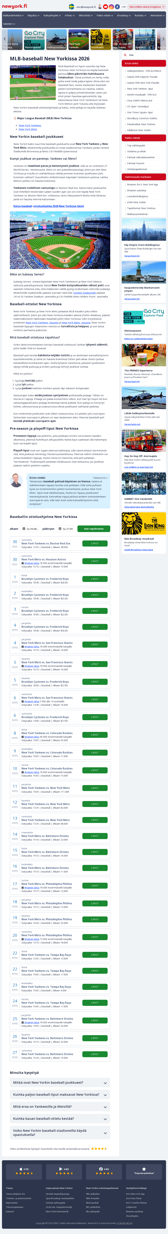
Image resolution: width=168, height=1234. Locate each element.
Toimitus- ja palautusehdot (18, 1198)
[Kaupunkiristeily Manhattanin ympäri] (144, 272)
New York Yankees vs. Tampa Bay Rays (46, 955)
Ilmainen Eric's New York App (142, 184)
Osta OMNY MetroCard (139, 100)
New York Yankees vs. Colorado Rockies (47, 733)
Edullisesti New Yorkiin (139, 130)
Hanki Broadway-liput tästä (138, 549)
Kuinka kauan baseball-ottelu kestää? (43, 1118)
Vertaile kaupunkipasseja (57, 1194)
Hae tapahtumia (94, 528)
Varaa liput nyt (132, 255)
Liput (95, 543)
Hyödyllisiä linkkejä (136, 1188)
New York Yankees (30, 125)
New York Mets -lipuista (76, 322)
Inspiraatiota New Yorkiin (59, 1188)
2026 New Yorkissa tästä (68, 206)
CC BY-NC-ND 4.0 (124, 1223)
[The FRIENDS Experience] (144, 355)
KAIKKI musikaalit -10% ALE (142, 94)
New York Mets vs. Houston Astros (43, 559)
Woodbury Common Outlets (142, 118)
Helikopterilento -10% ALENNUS (144, 70)
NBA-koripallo (92, 1198)
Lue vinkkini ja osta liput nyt (138, 467)
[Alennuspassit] (144, 315)
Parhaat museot (135, 163)
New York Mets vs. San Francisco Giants (47, 643)
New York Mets (28, 129)
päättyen (48, 528)
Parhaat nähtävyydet (55, 1202)
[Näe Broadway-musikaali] (144, 523)
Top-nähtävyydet (136, 145)
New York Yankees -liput (140, 88)
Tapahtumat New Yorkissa (141, 208)
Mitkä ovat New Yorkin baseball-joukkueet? (48, 1082)
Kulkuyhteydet (51, 15)
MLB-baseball (92, 1202)
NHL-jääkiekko (93, 1194)
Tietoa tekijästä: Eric (15, 1194)
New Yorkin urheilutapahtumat (102, 1188)
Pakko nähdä (103, 15)
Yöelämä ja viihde (136, 151)
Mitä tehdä (84, 15)
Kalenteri (7, 23)
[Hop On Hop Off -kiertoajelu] (144, 441)
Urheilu (68, 15)
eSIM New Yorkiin (136, 202)
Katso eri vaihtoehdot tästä (138, 338)
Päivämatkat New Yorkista (141, 124)
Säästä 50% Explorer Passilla (142, 76)
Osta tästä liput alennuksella (139, 506)
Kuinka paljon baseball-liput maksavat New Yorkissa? (56, 1094)
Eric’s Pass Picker (134, 1198)
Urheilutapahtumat (137, 169)
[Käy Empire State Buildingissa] (144, 229)
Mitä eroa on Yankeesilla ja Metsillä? (42, 1106)
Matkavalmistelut (12, 15)
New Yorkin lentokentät (57, 1211)
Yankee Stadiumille (84, 292)
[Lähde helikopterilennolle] (144, 398)
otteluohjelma (42, 206)
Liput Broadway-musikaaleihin (60, 1198)
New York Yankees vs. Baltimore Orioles (47, 1018)
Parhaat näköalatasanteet (141, 157)
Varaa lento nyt (132, 424)
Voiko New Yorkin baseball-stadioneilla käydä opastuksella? (49, 1132)
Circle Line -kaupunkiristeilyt (59, 1207)
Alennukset (156, 15)
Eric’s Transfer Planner (136, 1202)
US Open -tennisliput (138, 106)
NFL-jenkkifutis (93, 1207)
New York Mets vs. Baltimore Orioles (45, 836)
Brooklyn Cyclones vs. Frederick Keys (45, 579)
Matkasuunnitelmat (137, 214)
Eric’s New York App (135, 1194)
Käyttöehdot (12, 1202)
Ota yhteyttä (132, 1216)
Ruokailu (139, 15)
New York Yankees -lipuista (42, 322)
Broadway (122, 15)
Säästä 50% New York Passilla (143, 82)
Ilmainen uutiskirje (136, 190)
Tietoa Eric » (100, 477)
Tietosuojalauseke (14, 1207)
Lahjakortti (131, 1207)
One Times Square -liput (140, 112)
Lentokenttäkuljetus (137, 196)
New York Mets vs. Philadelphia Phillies (46, 884)
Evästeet (10, 1211)
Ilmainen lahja (31, 563)
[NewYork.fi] (14, 6)
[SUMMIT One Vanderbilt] (144, 483)
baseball (26, 206)
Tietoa (9, 1188)
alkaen (14, 528)
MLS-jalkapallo (93, 1211)
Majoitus (32, 15)
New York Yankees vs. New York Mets (45, 788)
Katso (17, 206)
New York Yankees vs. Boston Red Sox (45, 543)
